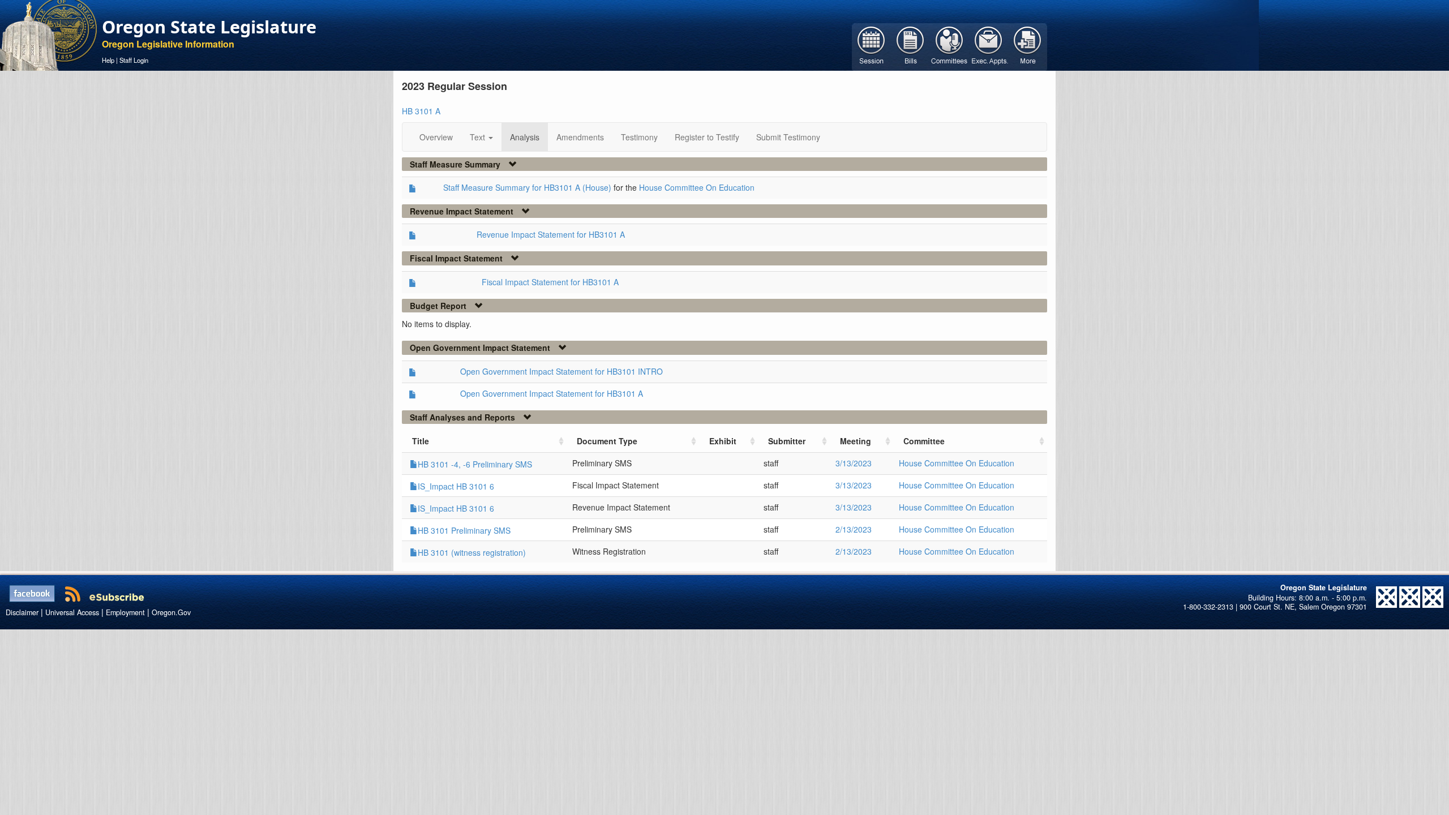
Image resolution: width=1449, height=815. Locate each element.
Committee (924, 441)
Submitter (786, 441)
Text (478, 137)
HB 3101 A (421, 111)
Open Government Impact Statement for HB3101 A (551, 393)
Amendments (580, 137)
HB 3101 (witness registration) (472, 552)
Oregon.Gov (171, 612)
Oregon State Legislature (209, 26)
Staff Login (133, 60)
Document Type (607, 441)
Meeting (855, 441)
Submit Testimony (788, 137)
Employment (125, 612)
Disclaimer (22, 612)
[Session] (871, 46)
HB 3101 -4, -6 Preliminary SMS (475, 464)
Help (108, 60)
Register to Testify (707, 137)
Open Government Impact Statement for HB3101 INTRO (561, 371)
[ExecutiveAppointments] (988, 46)
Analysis (524, 137)
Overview (436, 137)
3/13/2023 (853, 463)
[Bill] (910, 46)
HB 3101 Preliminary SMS (464, 530)
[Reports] (1027, 46)
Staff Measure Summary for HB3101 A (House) (527, 187)
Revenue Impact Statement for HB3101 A (551, 234)
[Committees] (949, 46)
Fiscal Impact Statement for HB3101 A (550, 282)
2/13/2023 (853, 529)
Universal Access (72, 612)
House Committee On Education (696, 187)
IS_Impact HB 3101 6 (456, 486)
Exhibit (722, 441)
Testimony (639, 137)
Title (420, 441)
